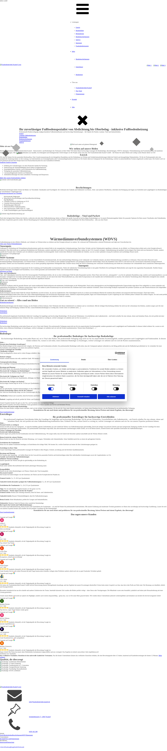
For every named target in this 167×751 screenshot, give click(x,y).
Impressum (3, 742)
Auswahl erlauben (83, 396)
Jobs (73, 107)
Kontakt (74, 99)
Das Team (79, 91)
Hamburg (7, 747)
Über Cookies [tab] (112, 359)
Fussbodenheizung (25, 141)
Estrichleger (79, 67)
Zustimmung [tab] (54, 359)
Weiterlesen (3, 311)
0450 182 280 (33, 731)
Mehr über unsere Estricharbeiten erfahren (13, 178)
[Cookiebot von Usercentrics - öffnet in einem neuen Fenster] (116, 353)
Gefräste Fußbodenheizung (27, 135)
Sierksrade (21, 747)
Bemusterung (80, 34)
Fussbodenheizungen (82, 46)
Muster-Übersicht (39, 245)
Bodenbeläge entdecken (7, 231)
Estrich (78, 27)
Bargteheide (14, 747)
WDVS (78, 40)
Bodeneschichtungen (25, 139)
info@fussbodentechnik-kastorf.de (39, 702)
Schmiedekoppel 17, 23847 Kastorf (40, 717)
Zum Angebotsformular (7, 412)
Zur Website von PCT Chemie (9, 195)
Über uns (8, 739)
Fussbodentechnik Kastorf (84, 88)
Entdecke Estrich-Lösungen (8, 162)
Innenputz (79, 43)
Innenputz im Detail (6, 271)
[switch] (72, 388)
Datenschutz (10, 742)
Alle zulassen (111, 396)
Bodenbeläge (80, 30)
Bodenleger (79, 74)
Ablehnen (55, 396)
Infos (73, 51)
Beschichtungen (17, 735)
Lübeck (2, 747)
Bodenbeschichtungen (82, 37)
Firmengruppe (80, 94)
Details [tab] (83, 359)
